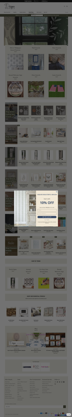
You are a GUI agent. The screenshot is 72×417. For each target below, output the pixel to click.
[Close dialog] (56, 191)
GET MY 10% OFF (47, 217)
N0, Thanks (47, 219)
